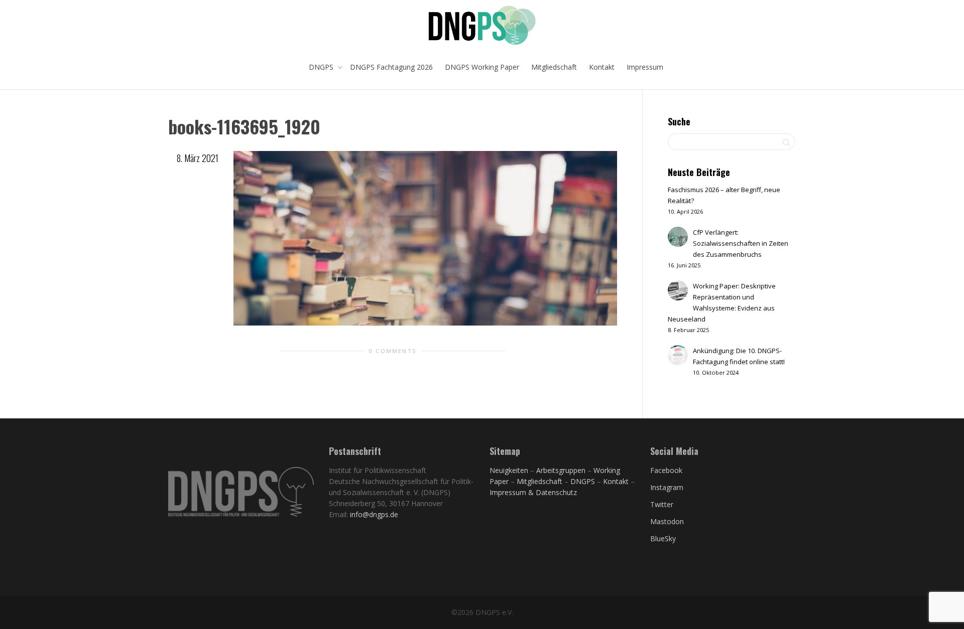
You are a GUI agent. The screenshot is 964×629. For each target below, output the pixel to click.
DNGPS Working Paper (482, 67)
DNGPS (322, 67)
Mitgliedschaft (554, 67)
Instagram (666, 487)
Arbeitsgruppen (560, 470)
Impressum (645, 67)
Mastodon (667, 521)
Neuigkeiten (509, 470)
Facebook (666, 470)
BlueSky (663, 538)
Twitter (661, 504)
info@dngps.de (374, 514)
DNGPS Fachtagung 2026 (391, 67)
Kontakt (602, 67)
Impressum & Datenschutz (533, 492)
